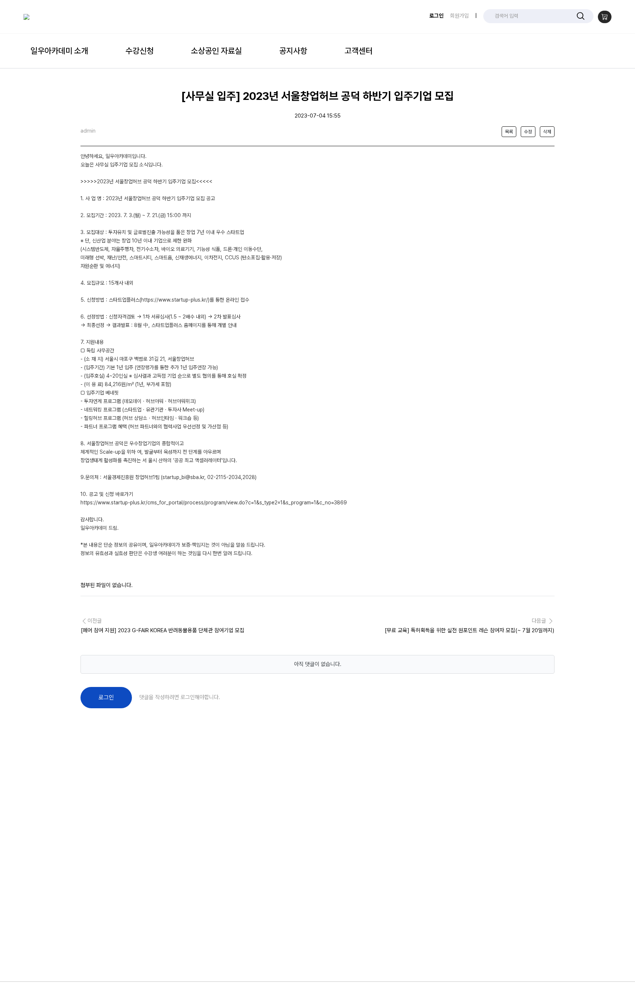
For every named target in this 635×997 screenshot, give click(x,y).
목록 (509, 131)
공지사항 (293, 50)
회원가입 (459, 15)
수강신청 (140, 50)
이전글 (162, 626)
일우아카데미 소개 (59, 50)
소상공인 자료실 (216, 50)
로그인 (436, 15)
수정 (528, 131)
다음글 (469, 626)
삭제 (547, 131)
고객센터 (359, 50)
